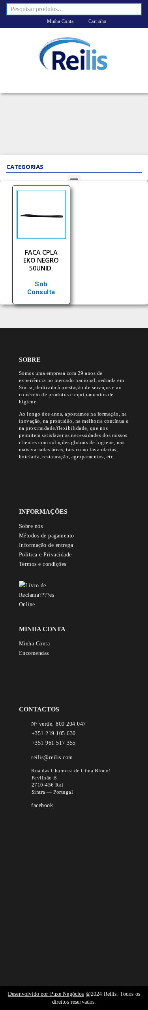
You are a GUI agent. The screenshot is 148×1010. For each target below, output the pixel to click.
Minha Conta (59, 21)
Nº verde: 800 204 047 (58, 724)
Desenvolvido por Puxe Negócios (46, 994)
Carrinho (97, 21)
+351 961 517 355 (54, 743)
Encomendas (34, 653)
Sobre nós (31, 526)
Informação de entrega (46, 545)
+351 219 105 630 (54, 733)
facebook (42, 805)
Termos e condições (42, 564)
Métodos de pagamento (46, 536)
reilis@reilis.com (52, 757)
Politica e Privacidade (45, 555)
